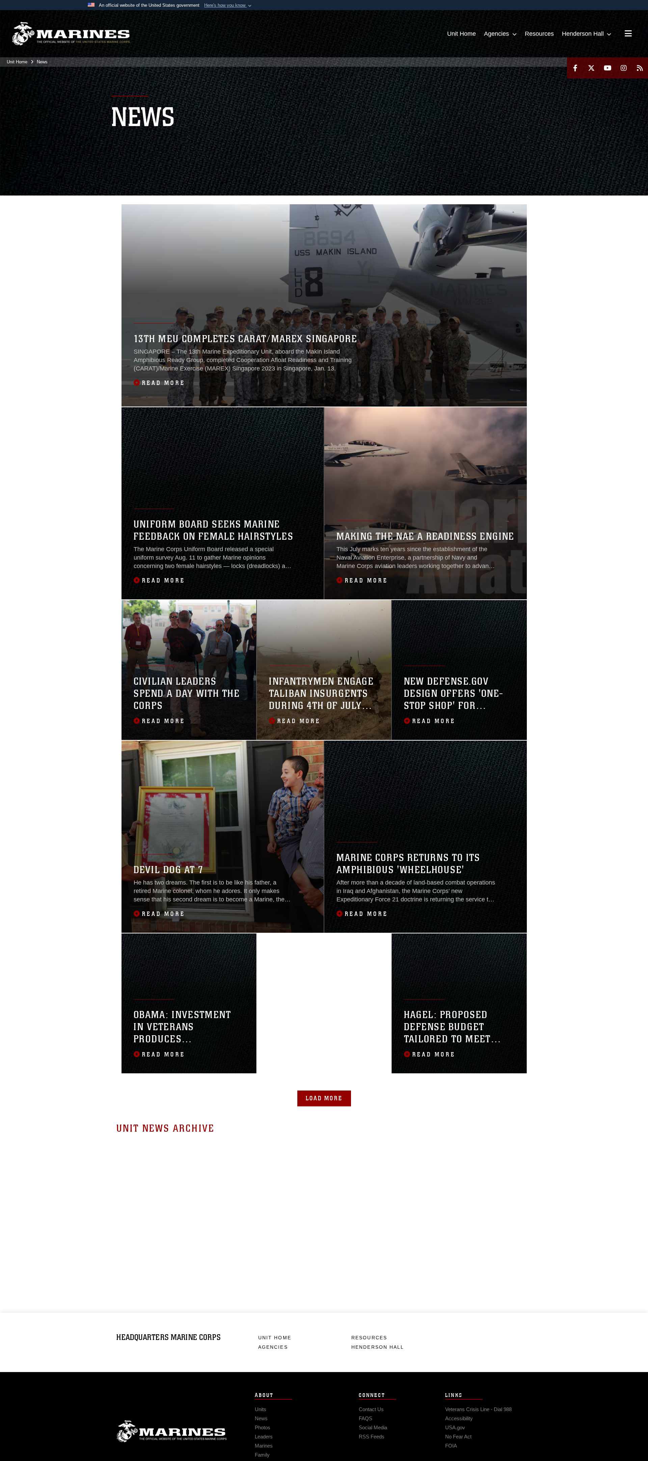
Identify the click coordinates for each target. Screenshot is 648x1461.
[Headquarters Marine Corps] (71, 34)
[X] (591, 68)
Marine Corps (171, 1431)
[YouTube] (607, 68)
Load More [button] (324, 1098)
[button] (228, 5)
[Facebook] (575, 68)
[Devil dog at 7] (223, 837)
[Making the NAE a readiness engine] (425, 503)
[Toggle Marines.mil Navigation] (628, 34)
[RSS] (640, 68)
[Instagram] (624, 68)
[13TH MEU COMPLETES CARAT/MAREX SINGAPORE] (324, 305)
